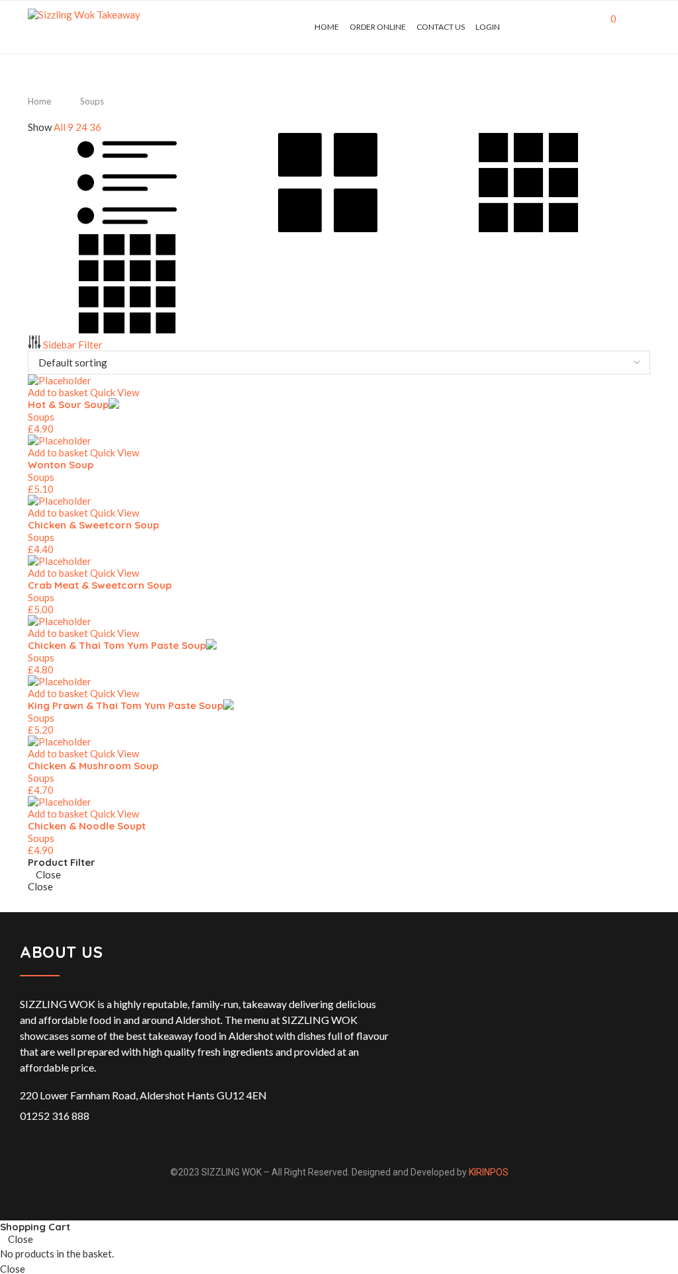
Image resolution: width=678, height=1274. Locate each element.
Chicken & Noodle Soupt (87, 826)
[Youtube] (571, 27)
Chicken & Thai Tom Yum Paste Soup (117, 645)
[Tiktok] (585, 27)
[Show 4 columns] (127, 329)
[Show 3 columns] (528, 228)
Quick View (114, 392)
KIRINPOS (488, 1172)
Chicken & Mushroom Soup (93, 765)
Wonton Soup (60, 464)
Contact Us (440, 27)
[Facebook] (523, 27)
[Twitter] (537, 27)
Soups (41, 417)
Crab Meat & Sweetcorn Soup (99, 585)
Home (327, 27)
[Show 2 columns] (328, 228)
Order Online (378, 27)
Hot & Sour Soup (68, 404)
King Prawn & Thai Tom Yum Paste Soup (125, 705)
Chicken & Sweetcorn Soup (93, 525)
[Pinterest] (557, 27)
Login (487, 27)
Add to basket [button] (58, 392)
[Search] (643, 27)
